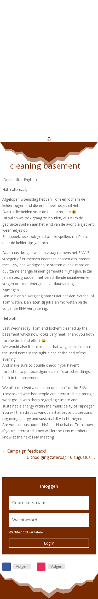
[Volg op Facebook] (6, 567)
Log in (49, 543)
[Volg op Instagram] (41, 567)
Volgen (21, 566)
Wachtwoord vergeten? (26, 532)
